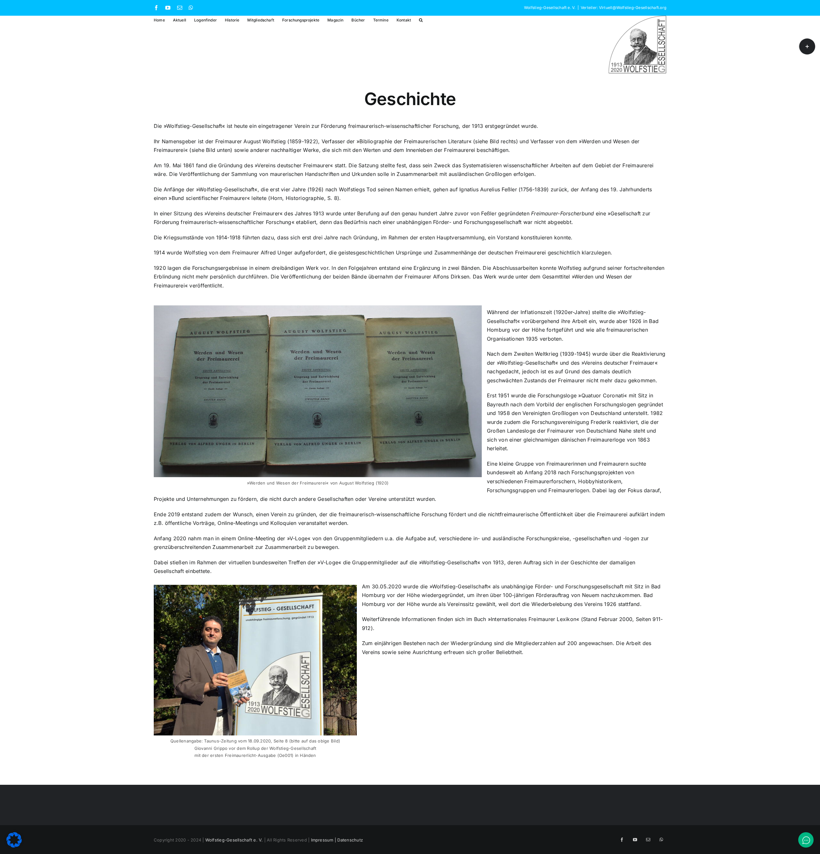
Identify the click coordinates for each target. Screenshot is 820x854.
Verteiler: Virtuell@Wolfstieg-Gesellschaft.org (623, 7)
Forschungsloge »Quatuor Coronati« (582, 395)
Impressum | (324, 839)
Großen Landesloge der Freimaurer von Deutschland (552, 430)
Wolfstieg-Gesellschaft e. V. (234, 839)
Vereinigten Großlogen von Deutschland (571, 413)
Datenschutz (350, 839)
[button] (420, 20)
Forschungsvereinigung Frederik (571, 422)
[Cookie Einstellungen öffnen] (14, 845)
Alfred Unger (277, 252)
